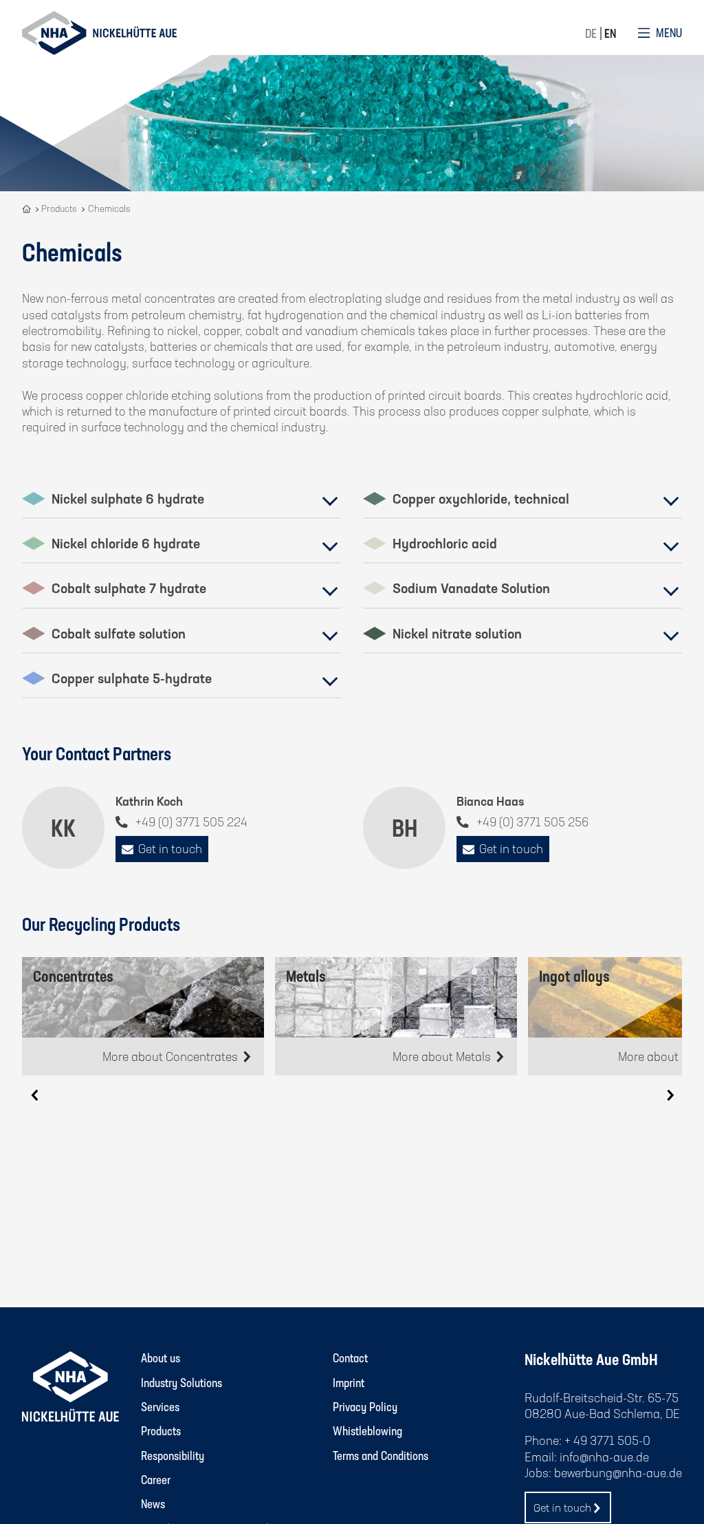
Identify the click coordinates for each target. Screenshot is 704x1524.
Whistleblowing (367, 1430)
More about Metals (443, 1056)
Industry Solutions (181, 1382)
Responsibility (172, 1455)
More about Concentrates (171, 1056)
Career (155, 1479)
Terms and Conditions (380, 1455)
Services (160, 1406)
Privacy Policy (365, 1406)
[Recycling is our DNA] (27, 208)
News (153, 1503)
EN (610, 33)
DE (591, 33)
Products (161, 1430)
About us (160, 1357)
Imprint (348, 1382)
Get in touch (170, 848)
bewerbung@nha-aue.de (618, 1472)
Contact (350, 1357)
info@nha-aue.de (604, 1456)
